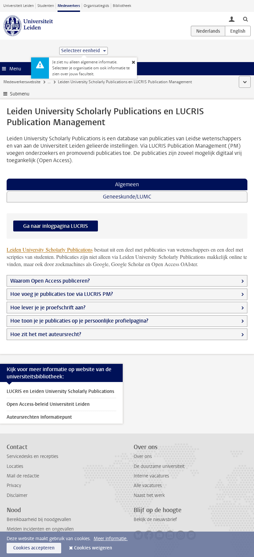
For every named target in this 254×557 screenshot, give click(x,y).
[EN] (238, 31)
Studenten (45, 5)
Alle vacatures (148, 485)
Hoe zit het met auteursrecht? (46, 334)
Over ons (143, 456)
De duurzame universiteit (159, 466)
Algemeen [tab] (127, 184)
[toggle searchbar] (245, 19)
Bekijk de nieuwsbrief (155, 519)
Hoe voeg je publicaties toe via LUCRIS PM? (61, 294)
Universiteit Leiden (18, 5)
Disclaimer (17, 495)
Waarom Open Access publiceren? (50, 280)
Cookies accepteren (34, 548)
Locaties (15, 466)
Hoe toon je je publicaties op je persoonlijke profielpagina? (79, 320)
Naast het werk (149, 495)
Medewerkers (69, 5)
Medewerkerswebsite (21, 82)
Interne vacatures (151, 476)
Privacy (14, 485)
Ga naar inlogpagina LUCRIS (55, 226)
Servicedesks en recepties (32, 456)
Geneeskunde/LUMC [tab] (127, 196)
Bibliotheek (122, 5)
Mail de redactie (23, 476)
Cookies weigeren (93, 548)
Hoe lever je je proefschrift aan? (47, 307)
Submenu (19, 94)
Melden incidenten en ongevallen (40, 529)
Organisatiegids (96, 5)
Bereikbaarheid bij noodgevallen (39, 519)
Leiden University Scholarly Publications (50, 249)
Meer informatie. (111, 539)
